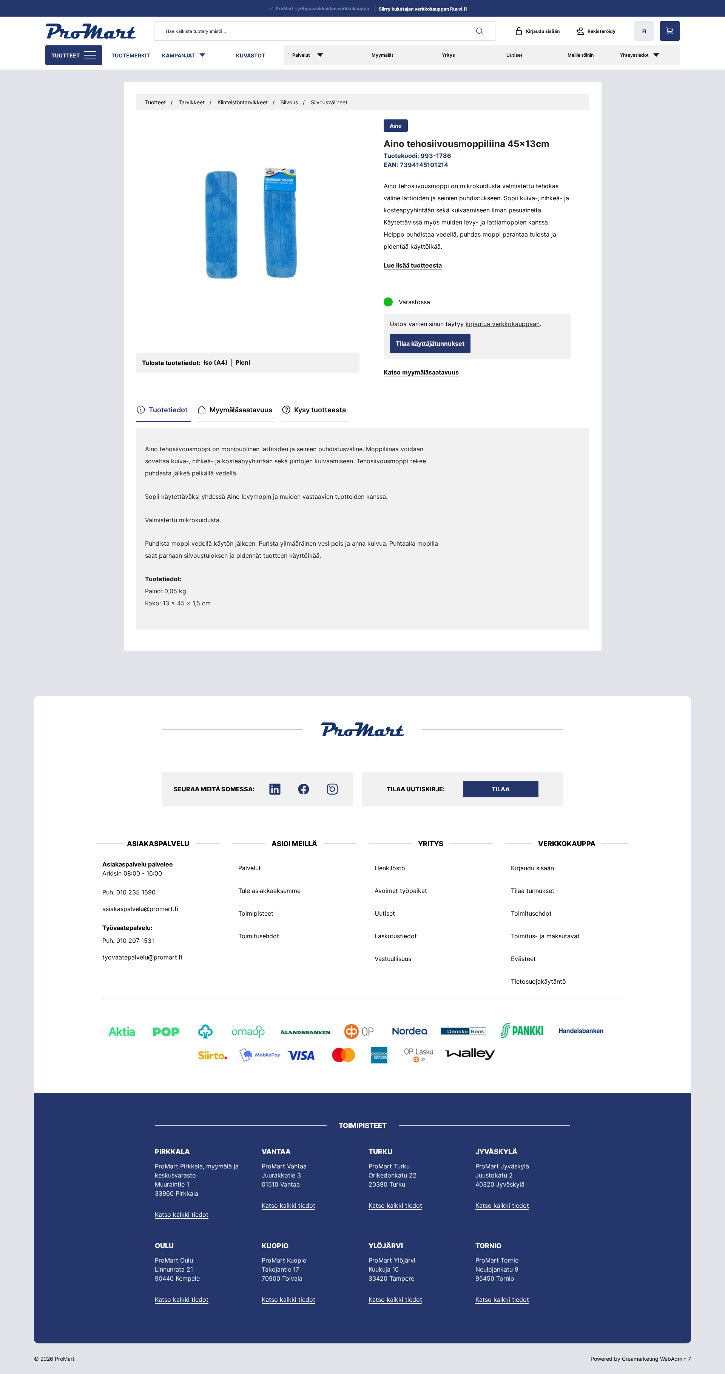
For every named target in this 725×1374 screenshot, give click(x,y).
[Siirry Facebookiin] (303, 789)
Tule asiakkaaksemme (269, 890)
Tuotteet (65, 55)
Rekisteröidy (601, 31)
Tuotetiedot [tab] (168, 410)
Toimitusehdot (258, 936)
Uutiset (514, 55)
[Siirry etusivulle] (90, 31)
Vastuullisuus (393, 958)
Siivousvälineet (329, 102)
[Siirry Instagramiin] (332, 789)
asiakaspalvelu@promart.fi (140, 909)
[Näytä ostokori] (670, 31)
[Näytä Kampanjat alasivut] (206, 55)
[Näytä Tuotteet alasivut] (91, 55)
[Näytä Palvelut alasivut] (331, 55)
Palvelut (301, 55)
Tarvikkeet (192, 102)
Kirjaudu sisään (543, 31)
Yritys (448, 55)
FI (644, 31)
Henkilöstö (390, 868)
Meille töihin (581, 55)
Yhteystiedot (634, 55)
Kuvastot (250, 55)
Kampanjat (178, 55)
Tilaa (501, 789)
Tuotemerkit (130, 55)
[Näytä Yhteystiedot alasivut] (664, 55)
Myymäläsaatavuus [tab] (241, 410)
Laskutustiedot (396, 936)
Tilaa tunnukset (532, 890)
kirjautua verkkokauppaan (503, 324)
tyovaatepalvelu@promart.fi (142, 957)
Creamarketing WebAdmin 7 (656, 1358)
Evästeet (523, 958)
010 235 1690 (136, 892)
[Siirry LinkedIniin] (275, 789)
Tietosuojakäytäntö (538, 981)
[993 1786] (248, 228)
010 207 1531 (135, 940)
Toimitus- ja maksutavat (545, 936)
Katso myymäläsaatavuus (421, 372)
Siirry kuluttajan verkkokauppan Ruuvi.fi (423, 9)
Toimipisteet (255, 913)
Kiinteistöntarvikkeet (243, 102)
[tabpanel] (296, 526)
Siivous (289, 102)
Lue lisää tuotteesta (413, 265)
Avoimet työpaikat (401, 890)
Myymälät (382, 55)
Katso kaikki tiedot (181, 1214)
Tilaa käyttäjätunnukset (430, 343)
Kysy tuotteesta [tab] (320, 410)
